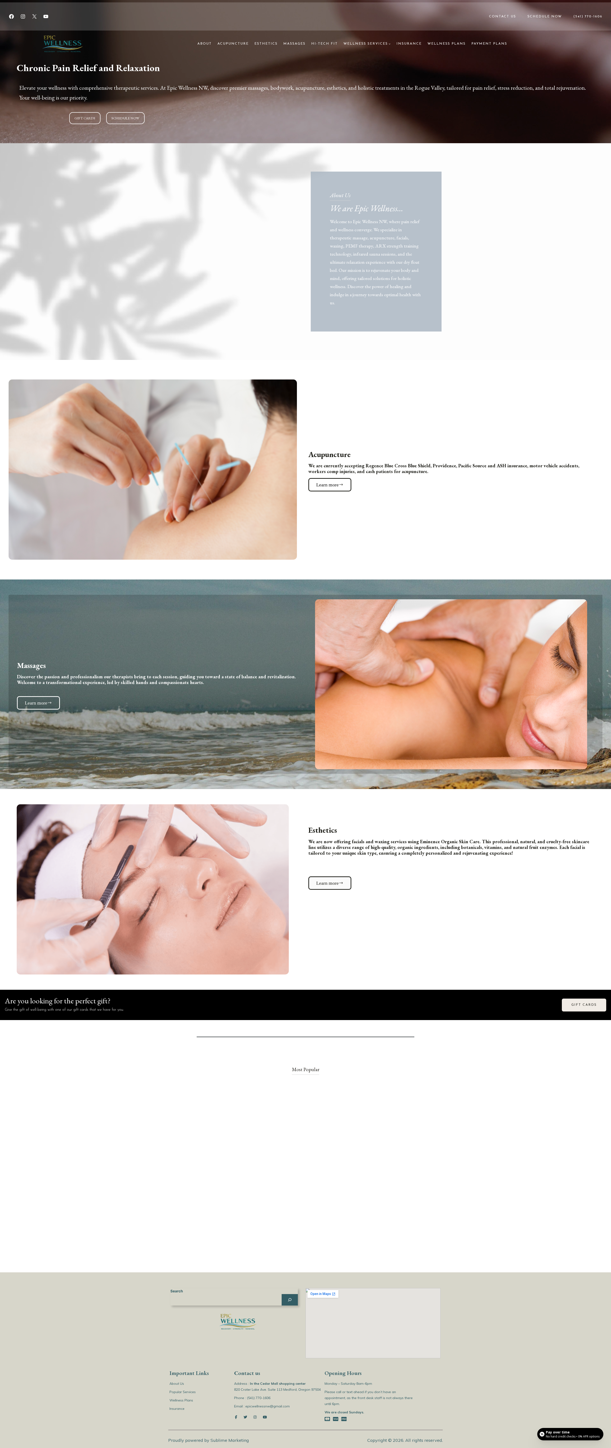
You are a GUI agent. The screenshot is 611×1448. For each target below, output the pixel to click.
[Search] (290, 1300)
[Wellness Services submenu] (389, 44)
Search (176, 1291)
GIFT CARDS (84, 118)
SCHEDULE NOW (125, 118)
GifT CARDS (584, 1005)
